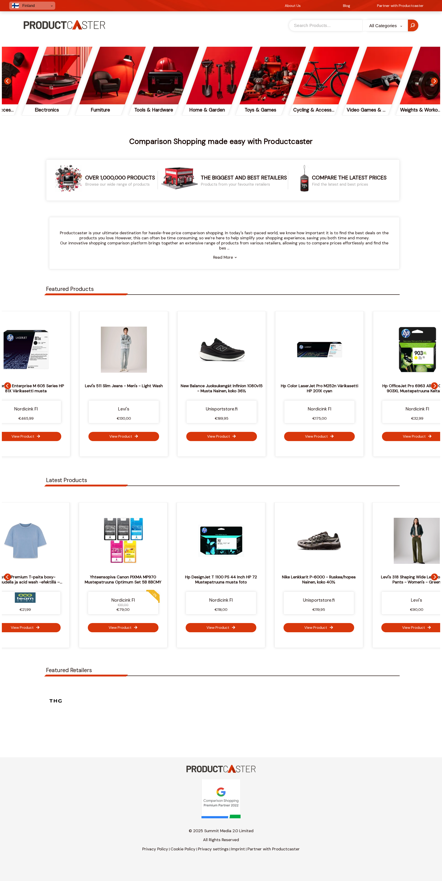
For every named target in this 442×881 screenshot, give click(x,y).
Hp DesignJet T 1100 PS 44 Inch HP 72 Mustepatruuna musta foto (125, 579)
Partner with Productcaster (273, 849)
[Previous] (7, 81)
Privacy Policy (155, 849)
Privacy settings (213, 849)
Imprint (238, 849)
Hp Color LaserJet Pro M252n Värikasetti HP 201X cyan (319, 388)
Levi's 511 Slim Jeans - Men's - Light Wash (123, 385)
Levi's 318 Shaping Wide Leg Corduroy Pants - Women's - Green (320, 579)
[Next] (434, 81)
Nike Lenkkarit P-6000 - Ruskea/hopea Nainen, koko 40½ (222, 579)
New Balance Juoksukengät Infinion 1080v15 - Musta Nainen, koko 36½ (221, 388)
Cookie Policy (183, 849)
